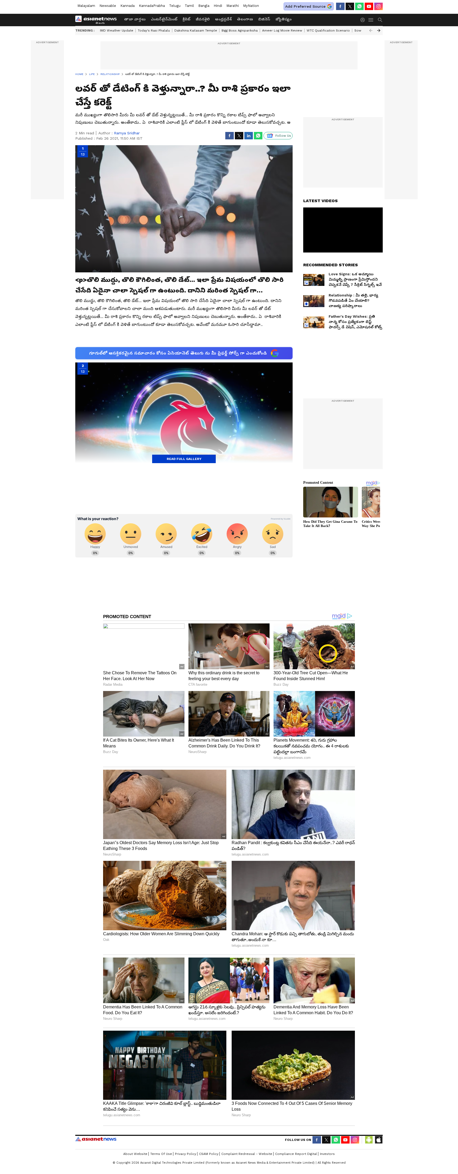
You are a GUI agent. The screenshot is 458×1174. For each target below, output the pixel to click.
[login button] (363, 19)
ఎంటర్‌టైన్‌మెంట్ (164, 19)
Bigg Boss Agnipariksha (240, 30)
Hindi (218, 6)
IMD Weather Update (116, 30)
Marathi (232, 6)
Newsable (107, 6)
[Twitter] (350, 6)
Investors (327, 1154)
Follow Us (283, 136)
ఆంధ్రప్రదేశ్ (223, 19)
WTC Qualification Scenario (328, 30)
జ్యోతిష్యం (283, 19)
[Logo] (97, 20)
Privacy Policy (185, 1154)
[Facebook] (340, 6)
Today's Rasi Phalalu (154, 30)
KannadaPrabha (152, 6)
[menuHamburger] (371, 20)
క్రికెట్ (186, 19)
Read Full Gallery (184, 459)
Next (379, 30)
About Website (135, 1154)
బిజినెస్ (264, 19)
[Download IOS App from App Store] (378, 1140)
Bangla (203, 6)
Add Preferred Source (305, 6)
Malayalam (86, 6)
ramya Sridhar (127, 133)
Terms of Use (161, 1154)
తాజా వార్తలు (135, 19)
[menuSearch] (380, 20)
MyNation (251, 6)
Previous (371, 30)
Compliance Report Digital (296, 1154)
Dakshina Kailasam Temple (195, 30)
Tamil (189, 6)
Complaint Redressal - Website (246, 1154)
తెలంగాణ (245, 19)
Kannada (127, 6)
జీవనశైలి (203, 19)
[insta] (378, 6)
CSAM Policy (208, 1154)
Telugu (174, 6)
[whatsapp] (359, 6)
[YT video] (369, 6)
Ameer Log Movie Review (282, 30)
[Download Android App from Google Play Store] (369, 1140)
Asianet (95, 1139)
